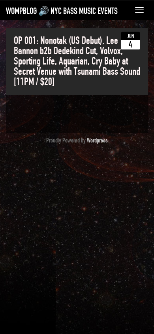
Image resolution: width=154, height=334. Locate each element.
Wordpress (97, 140)
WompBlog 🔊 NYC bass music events (62, 11)
